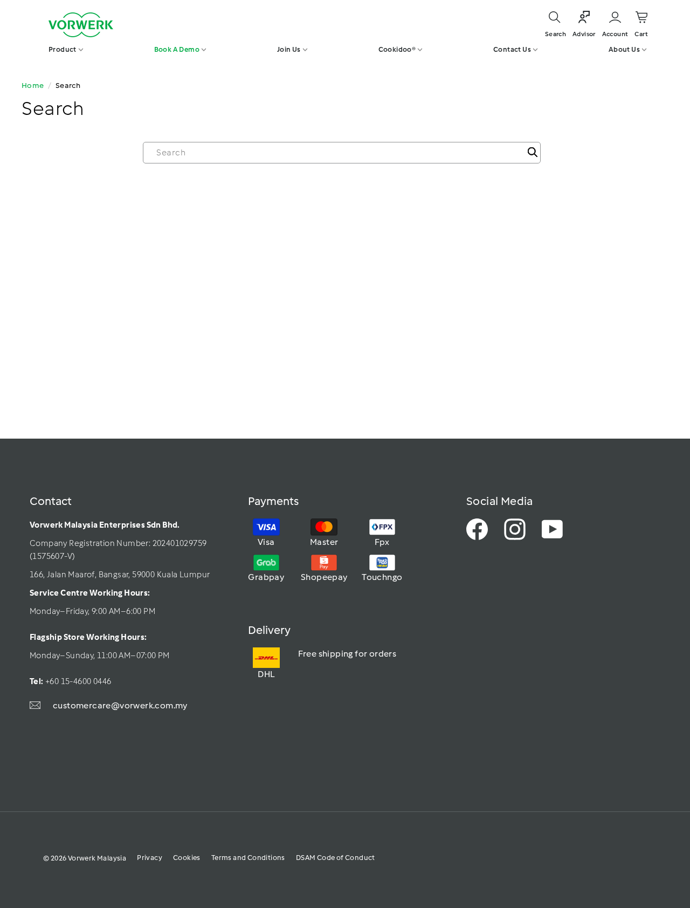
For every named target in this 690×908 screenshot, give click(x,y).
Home (33, 85)
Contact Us (512, 49)
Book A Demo (176, 49)
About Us (624, 49)
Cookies (187, 858)
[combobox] (342, 152)
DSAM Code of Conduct (335, 858)
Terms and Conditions (248, 858)
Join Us (289, 49)
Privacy (149, 858)
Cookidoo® (397, 49)
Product (63, 49)
